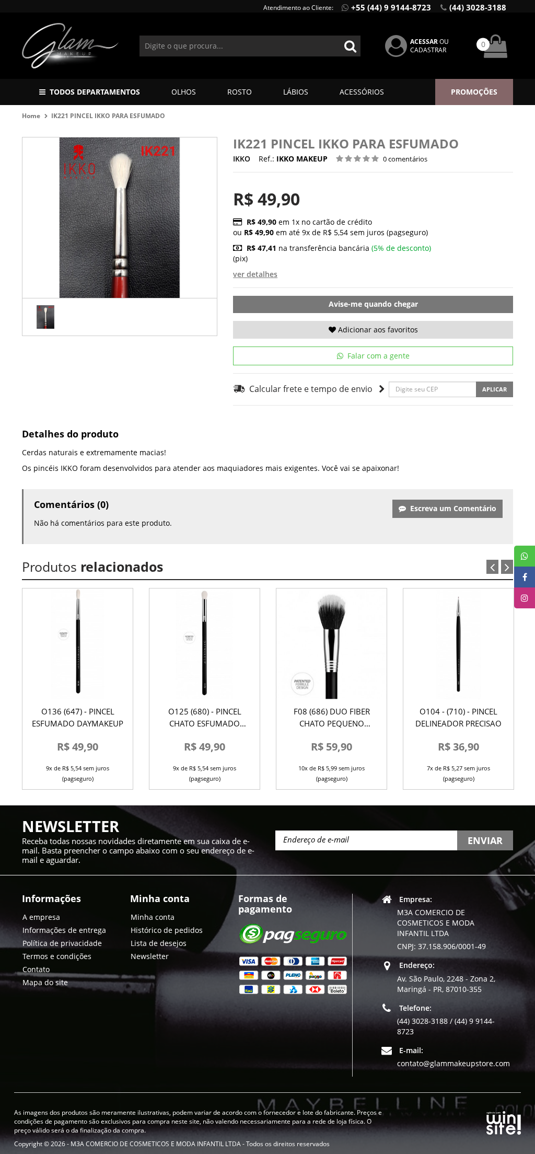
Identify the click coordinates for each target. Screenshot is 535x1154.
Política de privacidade (62, 943)
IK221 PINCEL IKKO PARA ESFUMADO (109, 115)
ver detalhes (255, 274)
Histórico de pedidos (167, 930)
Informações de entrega (64, 930)
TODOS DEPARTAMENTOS (95, 92)
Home (31, 115)
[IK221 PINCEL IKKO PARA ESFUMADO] (45, 317)
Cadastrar (428, 49)
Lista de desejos (159, 943)
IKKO (241, 159)
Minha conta (153, 917)
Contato (36, 969)
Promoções (474, 92)
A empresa (41, 917)
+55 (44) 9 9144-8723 (391, 7)
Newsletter (150, 956)
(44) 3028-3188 (477, 7)
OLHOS (183, 92)
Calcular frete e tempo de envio (309, 389)
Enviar (485, 840)
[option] (45, 317)
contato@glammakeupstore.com (453, 1063)
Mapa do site (45, 982)
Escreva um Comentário (451, 508)
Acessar (424, 41)
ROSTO (239, 92)
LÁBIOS (295, 92)
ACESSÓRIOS (362, 92)
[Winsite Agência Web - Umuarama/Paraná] (503, 1120)
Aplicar (494, 389)
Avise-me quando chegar (373, 304)
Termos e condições (56, 956)
